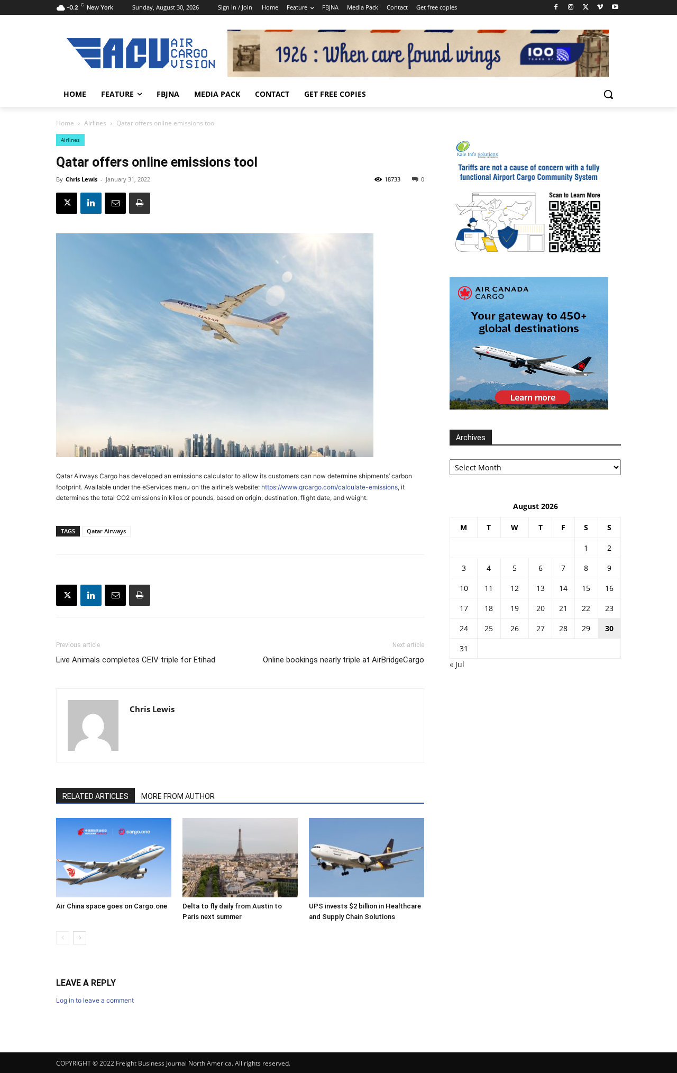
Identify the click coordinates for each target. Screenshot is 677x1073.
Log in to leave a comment (95, 1000)
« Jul (457, 664)
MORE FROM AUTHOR (178, 796)
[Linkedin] (91, 203)
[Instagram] (571, 8)
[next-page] (79, 937)
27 (540, 628)
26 (514, 628)
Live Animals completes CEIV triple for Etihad (135, 660)
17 (464, 608)
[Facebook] (556, 8)
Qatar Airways (106, 531)
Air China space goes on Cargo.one (111, 906)
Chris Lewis (81, 179)
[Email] (115, 203)
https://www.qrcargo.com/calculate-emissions (329, 487)
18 (488, 608)
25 (488, 628)
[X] (586, 8)
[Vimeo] (600, 8)
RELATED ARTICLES (95, 796)
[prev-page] (62, 937)
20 (540, 608)
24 (464, 628)
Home (65, 123)
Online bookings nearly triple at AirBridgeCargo (343, 660)
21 (563, 608)
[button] (608, 94)
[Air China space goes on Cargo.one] (113, 857)
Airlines (95, 123)
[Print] (139, 203)
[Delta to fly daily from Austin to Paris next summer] (240, 857)
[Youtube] (615, 8)
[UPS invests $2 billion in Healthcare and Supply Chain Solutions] (366, 857)
